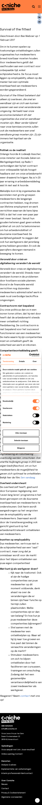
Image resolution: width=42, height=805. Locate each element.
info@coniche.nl (9, 729)
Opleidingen (7, 746)
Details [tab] (22, 361)
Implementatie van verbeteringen (16, 769)
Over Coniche (7, 781)
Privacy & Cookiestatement (13, 793)
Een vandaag (28, 478)
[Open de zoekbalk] (33, 6)
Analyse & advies (8, 765)
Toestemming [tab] (8, 361)
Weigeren (21, 448)
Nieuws (4, 784)
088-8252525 (7, 726)
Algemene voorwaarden (11, 797)
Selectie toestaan (21, 440)
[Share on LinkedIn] (39, 17)
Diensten (5, 761)
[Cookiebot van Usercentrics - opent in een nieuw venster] (29, 354)
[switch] (36, 408)
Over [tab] (35, 361)
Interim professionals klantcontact (17, 773)
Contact (5, 789)
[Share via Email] (39, 22)
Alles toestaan (21, 433)
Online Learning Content (12, 754)
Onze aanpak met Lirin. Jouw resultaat (18, 750)
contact (25, 696)
